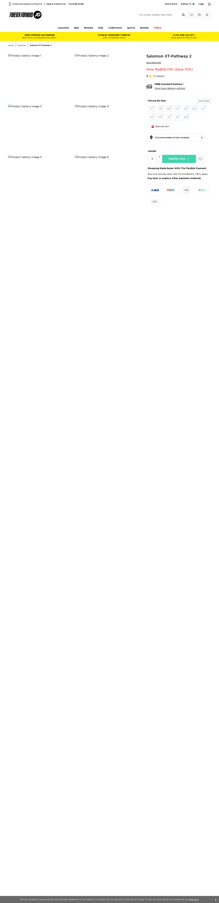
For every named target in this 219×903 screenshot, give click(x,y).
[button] (63, 28)
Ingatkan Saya (176, 159)
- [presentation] (159, 161)
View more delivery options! (170, 88)
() (158, 76)
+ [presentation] (159, 157)
